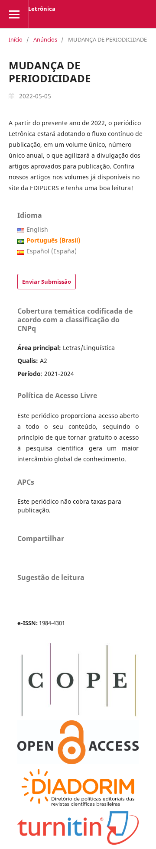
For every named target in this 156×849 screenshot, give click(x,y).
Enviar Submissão (46, 281)
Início (16, 39)
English (37, 229)
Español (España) (51, 251)
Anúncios (45, 39)
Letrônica (41, 9)
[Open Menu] (14, 14)
